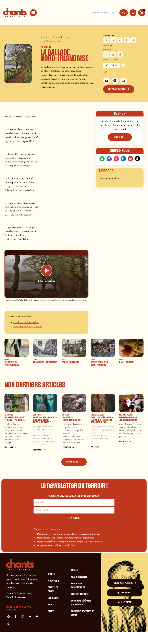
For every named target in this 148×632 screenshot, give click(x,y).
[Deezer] (123, 81)
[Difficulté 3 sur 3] (120, 54)
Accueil (43, 37)
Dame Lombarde (126, 362)
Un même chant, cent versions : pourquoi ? (14, 419)
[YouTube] (106, 81)
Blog (50, 604)
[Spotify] (114, 81)
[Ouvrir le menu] (33, 12)
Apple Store (126, 592)
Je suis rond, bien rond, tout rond (99, 363)
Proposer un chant (117, 89)
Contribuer (53, 598)
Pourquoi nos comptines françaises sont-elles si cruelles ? (45, 420)
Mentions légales (79, 576)
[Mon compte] (133, 12)
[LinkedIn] (123, 158)
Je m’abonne (74, 518)
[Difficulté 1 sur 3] (106, 54)
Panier (51, 611)
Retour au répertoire (123, 583)
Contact (74, 570)
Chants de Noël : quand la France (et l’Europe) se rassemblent (102, 420)
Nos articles (72, 461)
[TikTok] (137, 158)
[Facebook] (109, 158)
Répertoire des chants (60, 37)
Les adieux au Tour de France (11, 363)
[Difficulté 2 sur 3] (113, 54)
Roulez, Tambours (70, 362)
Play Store (126, 602)
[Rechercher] (123, 12)
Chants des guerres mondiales (71, 419)
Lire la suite (9, 447)
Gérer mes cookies (80, 594)
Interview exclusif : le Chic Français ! (128, 419)
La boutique (118, 137)
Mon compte (53, 580)
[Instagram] (116, 158)
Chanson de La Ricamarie (45, 362)
